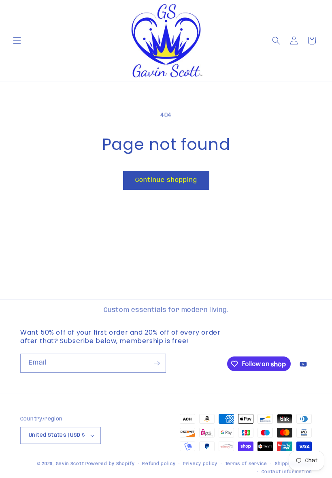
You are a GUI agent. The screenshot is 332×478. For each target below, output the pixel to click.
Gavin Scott (70, 463)
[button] (17, 40)
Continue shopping (166, 180)
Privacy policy (200, 463)
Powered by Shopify (110, 463)
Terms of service (246, 463)
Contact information (287, 471)
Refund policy (158, 463)
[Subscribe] (157, 363)
